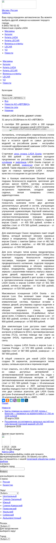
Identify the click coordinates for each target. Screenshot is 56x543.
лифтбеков (21, 162)
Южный (6, 502)
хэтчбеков (7, 162)
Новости (9, 53)
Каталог (9, 34)
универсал (27, 165)
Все (6, 101)
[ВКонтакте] (3, 400)
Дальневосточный (12, 518)
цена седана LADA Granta (28, 154)
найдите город (7, 466)
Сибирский (8, 515)
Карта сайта (8, 452)
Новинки (9, 110)
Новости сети (11, 107)
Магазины (10, 31)
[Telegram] (11, 400)
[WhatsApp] (18, 400)
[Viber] (15, 400)
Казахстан (8, 485)
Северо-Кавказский (12, 505)
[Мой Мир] (22, 400)
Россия (6, 482)
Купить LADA (11, 37)
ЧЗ (6, 50)
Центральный (10, 496)
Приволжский (9, 509)
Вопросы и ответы (14, 43)
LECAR (8, 47)
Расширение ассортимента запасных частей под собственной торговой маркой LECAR (29, 422)
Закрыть (6, 13)
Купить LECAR (12, 40)
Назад (5, 403)
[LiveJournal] (26, 400)
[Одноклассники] (7, 400)
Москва (10, 10)
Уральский (8, 512)
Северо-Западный (12, 499)
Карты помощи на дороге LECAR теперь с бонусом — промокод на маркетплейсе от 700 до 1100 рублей (29, 413)
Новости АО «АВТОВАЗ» (17, 104)
